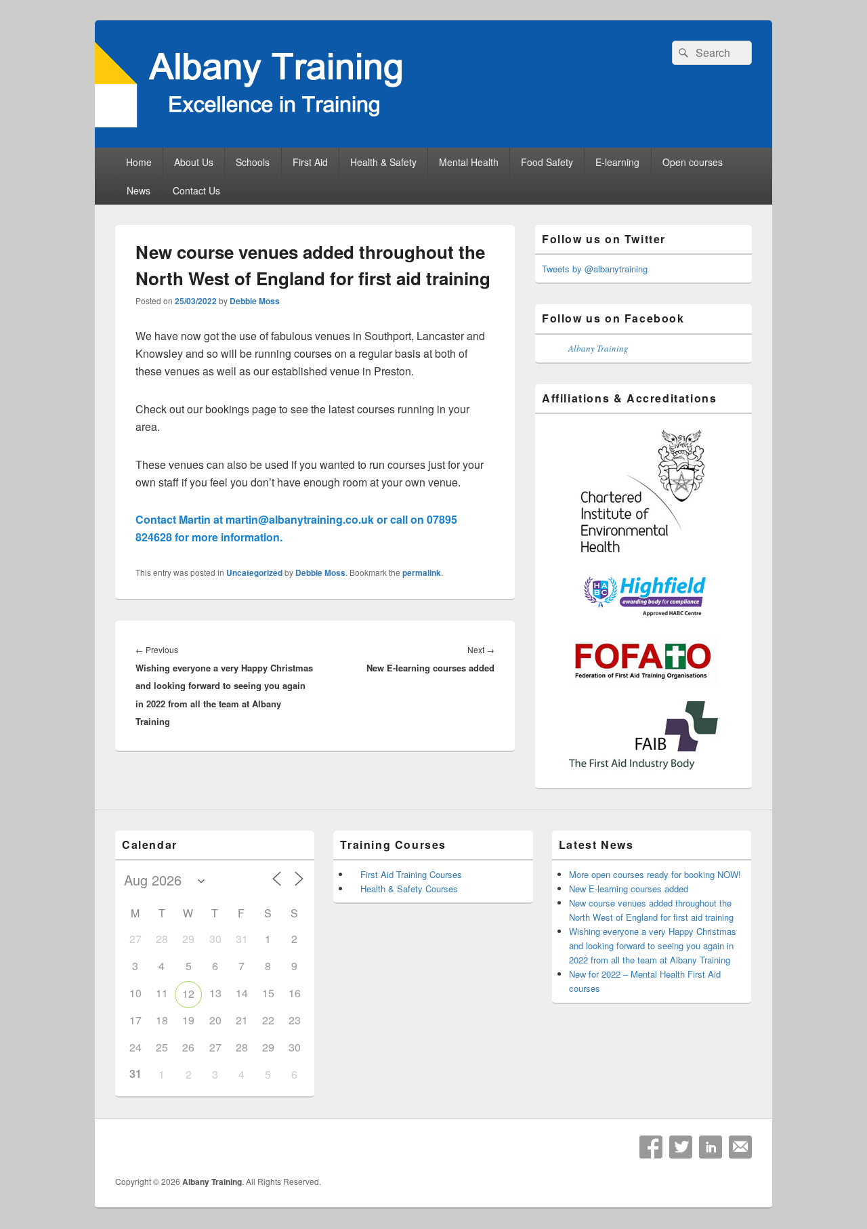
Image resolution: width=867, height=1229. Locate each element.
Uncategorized (254, 572)
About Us (193, 162)
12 (188, 993)
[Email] (740, 1147)
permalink (421, 572)
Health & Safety (383, 162)
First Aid (310, 162)
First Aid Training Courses (411, 874)
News (138, 190)
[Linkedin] (710, 1147)
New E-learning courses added (628, 888)
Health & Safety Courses (409, 888)
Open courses (692, 162)
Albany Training (598, 348)
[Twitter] (680, 1147)
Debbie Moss (255, 301)
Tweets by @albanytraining (595, 268)
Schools (253, 162)
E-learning (617, 162)
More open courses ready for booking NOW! (655, 874)
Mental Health (469, 162)
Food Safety (547, 162)
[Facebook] (650, 1147)
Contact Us (196, 190)
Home (139, 162)
